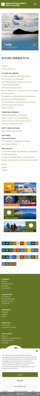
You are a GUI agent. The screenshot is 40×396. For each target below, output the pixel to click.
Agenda (4, 167)
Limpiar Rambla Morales (11, 85)
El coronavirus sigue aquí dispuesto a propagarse (20, 151)
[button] (37, 351)
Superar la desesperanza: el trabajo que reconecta (20, 160)
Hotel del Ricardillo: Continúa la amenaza (17, 82)
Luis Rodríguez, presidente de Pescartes (16, 141)
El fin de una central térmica (12, 88)
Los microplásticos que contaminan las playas (18, 102)
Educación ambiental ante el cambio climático (18, 157)
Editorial (5, 66)
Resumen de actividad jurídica (13, 105)
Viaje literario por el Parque (12, 131)
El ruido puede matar (9, 154)
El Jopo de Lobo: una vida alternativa (15, 118)
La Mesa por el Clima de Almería (13, 99)
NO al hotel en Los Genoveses (13, 79)
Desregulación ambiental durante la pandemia (19, 96)
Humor (4, 164)
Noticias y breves (8, 108)
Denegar (20, 380)
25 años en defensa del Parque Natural (16, 76)
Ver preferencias (20, 386)
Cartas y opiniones (8, 69)
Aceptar (20, 375)
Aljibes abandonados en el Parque (14, 115)
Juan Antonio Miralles (9, 144)
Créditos (5, 170)
